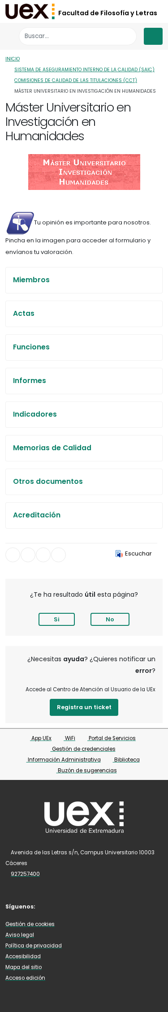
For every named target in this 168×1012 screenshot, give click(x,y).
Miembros (31, 279)
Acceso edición (25, 978)
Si (57, 619)
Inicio (12, 59)
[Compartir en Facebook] (12, 554)
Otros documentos (48, 481)
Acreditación (36, 515)
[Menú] (153, 36)
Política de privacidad (33, 945)
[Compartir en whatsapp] (58, 554)
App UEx (41, 738)
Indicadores (35, 414)
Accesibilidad (23, 956)
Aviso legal (19, 935)
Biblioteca (126, 759)
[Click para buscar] (127, 36)
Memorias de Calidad (52, 447)
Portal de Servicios (111, 738)
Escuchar (138, 553)
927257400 (25, 874)
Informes (29, 380)
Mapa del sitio (23, 967)
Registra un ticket (84, 707)
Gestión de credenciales (83, 749)
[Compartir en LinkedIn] (43, 554)
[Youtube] (63, 906)
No (110, 619)
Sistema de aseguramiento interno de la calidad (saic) (84, 69)
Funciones (31, 347)
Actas (23, 313)
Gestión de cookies (30, 924)
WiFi (69, 738)
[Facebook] (50, 906)
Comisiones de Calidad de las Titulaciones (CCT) (75, 80)
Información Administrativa (63, 759)
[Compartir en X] (28, 554)
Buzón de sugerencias (86, 770)
